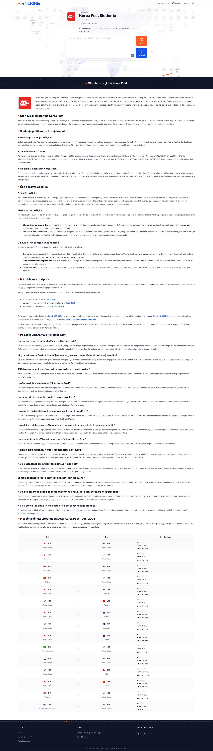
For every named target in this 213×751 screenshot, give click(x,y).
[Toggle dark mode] (193, 3)
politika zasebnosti (25, 737)
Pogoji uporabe (24, 741)
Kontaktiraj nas (82, 737)
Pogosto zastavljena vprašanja (89, 733)
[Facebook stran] (138, 733)
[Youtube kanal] (151, 733)
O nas (20, 733)
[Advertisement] (106, 65)
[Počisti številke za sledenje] (132, 55)
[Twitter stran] (144, 733)
